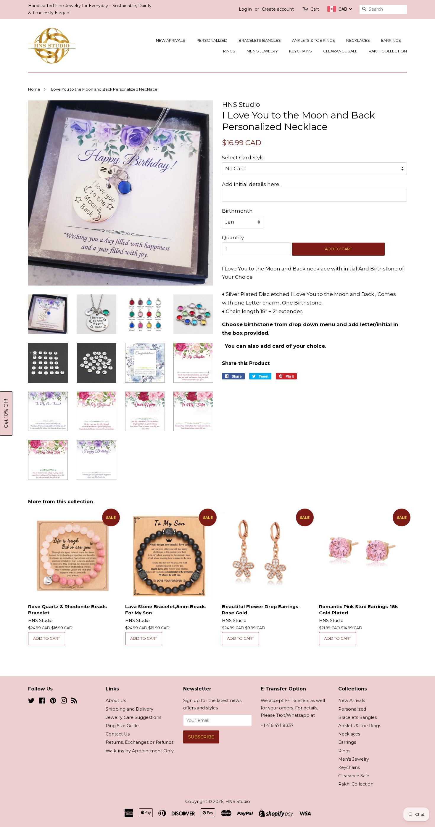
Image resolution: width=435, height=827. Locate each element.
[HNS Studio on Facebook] (42, 701)
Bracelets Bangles (260, 40)
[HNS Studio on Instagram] (63, 701)
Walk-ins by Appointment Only (140, 751)
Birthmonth (237, 211)
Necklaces (358, 40)
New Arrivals (170, 40)
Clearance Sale (340, 51)
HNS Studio (237, 801)
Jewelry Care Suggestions (133, 717)
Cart (314, 9)
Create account (278, 9)
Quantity (233, 238)
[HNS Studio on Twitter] (31, 701)
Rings (229, 51)
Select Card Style (243, 158)
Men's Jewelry (262, 51)
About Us (116, 700)
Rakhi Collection (388, 51)
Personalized (211, 40)
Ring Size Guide (122, 725)
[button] (6, 413)
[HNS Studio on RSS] (74, 701)
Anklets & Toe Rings (313, 40)
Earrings (391, 40)
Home (34, 89)
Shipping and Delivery (129, 709)
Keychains (300, 51)
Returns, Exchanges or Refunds (139, 742)
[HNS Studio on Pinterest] (53, 701)
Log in (245, 9)
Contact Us (118, 734)
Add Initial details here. (251, 184)
